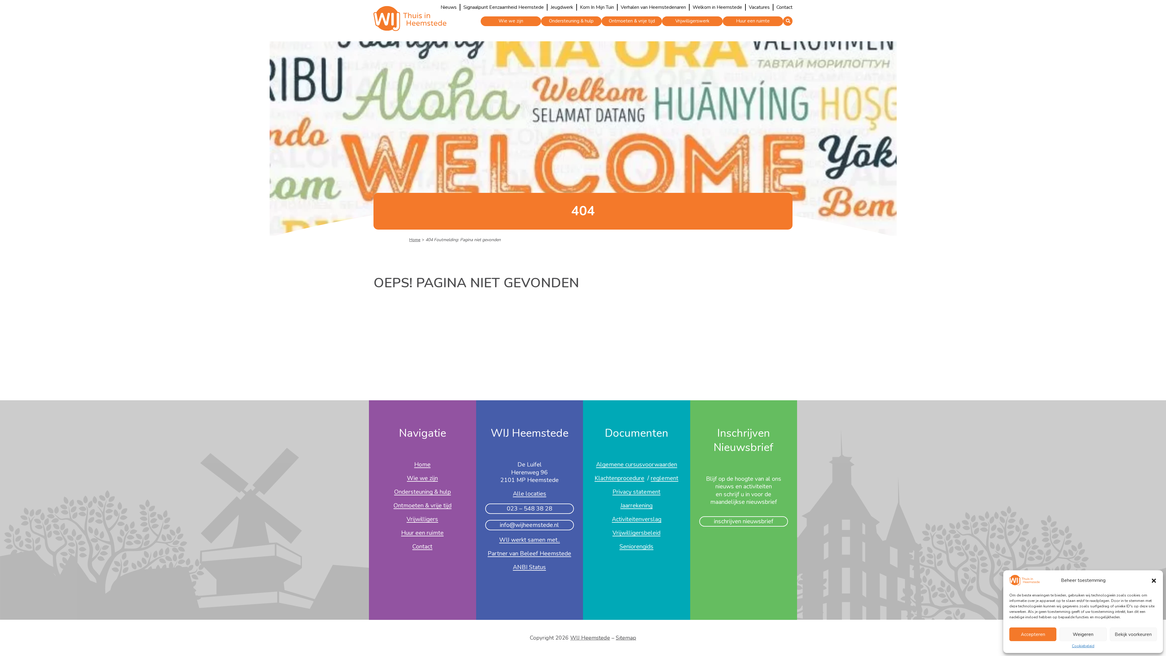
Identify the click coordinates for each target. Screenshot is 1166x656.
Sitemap (626, 637)
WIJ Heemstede (590, 637)
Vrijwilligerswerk (692, 21)
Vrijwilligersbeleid (636, 533)
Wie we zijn (511, 21)
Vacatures (759, 7)
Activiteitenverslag (636, 520)
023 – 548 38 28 (529, 508)
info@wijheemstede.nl (529, 525)
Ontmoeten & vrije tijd (632, 21)
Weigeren (1083, 634)
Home (415, 240)
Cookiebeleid (1083, 646)
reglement (664, 479)
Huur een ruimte (753, 21)
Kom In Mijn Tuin (597, 7)
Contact (784, 7)
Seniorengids (636, 547)
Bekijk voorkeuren (1133, 634)
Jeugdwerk (562, 7)
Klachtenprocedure (619, 479)
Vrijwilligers (422, 520)
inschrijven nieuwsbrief (743, 521)
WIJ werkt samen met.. (529, 540)
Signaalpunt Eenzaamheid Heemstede (503, 7)
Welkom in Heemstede (717, 7)
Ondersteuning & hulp (571, 21)
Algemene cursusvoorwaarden (636, 465)
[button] (1154, 581)
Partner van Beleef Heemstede (529, 554)
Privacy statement (636, 492)
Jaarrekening (636, 506)
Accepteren (1033, 634)
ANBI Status (529, 568)
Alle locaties (529, 494)
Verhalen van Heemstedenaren (653, 7)
